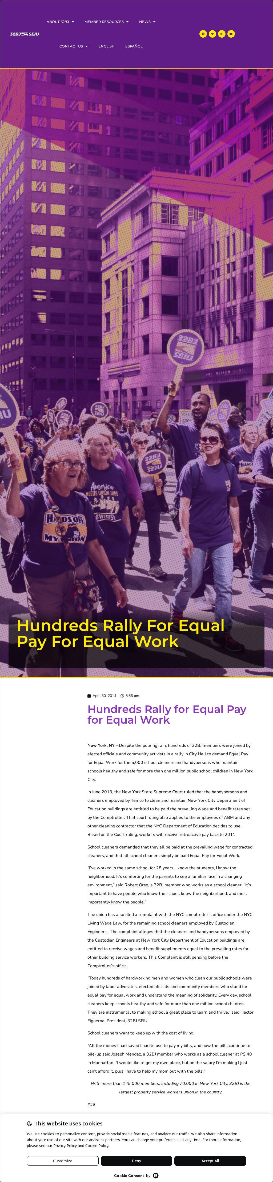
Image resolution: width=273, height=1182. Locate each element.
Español (134, 46)
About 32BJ (58, 21)
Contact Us (71, 46)
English (106, 46)
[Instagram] (222, 34)
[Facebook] (203, 34)
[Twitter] (212, 34)
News (145, 21)
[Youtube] (231, 34)
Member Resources (104, 21)
